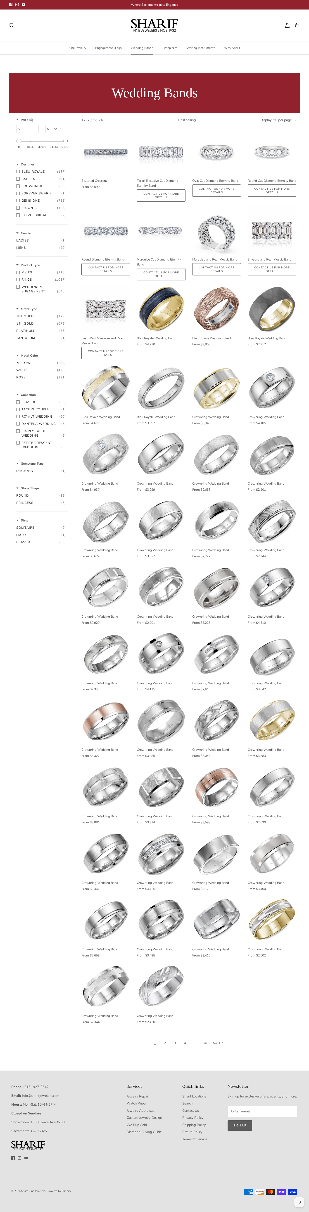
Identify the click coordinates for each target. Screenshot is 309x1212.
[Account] (286, 25)
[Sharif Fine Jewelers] (154, 25)
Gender (26, 233)
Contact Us (190, 1110)
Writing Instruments (201, 48)
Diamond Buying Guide (144, 1132)
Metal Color (29, 356)
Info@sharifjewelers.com (40, 1095)
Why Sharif (232, 48)
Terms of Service (194, 1139)
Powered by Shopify (59, 1191)
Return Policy (192, 1132)
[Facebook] (10, 4)
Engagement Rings (108, 48)
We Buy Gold (137, 1125)
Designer (27, 164)
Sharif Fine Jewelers (33, 1191)
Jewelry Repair (138, 1096)
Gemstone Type (32, 463)
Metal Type (29, 309)
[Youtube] (23, 4)
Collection (28, 395)
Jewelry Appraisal (140, 1110)
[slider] (19, 141)
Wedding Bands (142, 48)
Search (187, 1103)
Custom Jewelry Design (144, 1117)
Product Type (30, 265)
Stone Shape (30, 488)
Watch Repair (137, 1103)
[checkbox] (41, 172)
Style (24, 520)
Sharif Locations (194, 1096)
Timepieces (170, 48)
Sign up (239, 1126)
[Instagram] (17, 4)
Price (27, 120)
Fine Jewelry (77, 48)
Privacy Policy (192, 1117)
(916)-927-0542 (36, 1087)
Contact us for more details (161, 195)
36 (205, 1043)
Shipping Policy (194, 1125)
